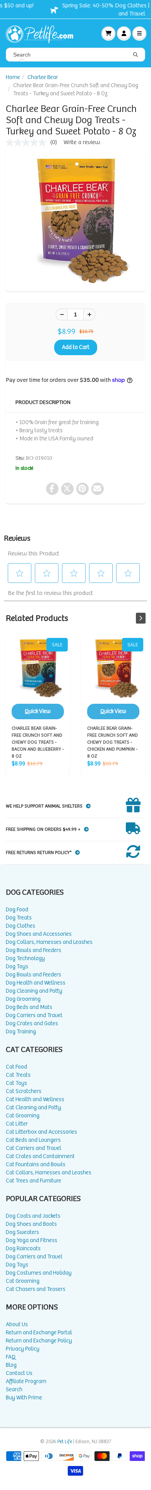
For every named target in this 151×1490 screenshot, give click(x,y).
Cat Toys (16, 1083)
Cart (108, 33)
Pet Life (64, 1442)
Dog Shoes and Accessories (39, 934)
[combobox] (75, 55)
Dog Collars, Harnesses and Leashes (49, 942)
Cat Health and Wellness (35, 1099)
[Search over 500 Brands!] (135, 55)
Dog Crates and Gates (32, 1023)
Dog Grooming (23, 999)
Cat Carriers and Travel (33, 1148)
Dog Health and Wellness (35, 983)
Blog (11, 1365)
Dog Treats (19, 917)
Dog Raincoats (23, 1248)
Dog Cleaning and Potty (34, 991)
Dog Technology (25, 958)
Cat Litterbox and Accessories (41, 1132)
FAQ (10, 1357)
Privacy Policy (22, 1349)
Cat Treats (18, 1075)
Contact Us (19, 1373)
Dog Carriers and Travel (34, 1015)
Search (14, 1389)
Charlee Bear (42, 77)
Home (13, 77)
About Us (17, 1324)
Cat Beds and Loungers (33, 1140)
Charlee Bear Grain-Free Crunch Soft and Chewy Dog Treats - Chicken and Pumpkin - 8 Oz (113, 678)
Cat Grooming (22, 1115)
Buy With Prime (24, 1397)
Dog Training (21, 1031)
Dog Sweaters (22, 1232)
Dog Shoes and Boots (31, 1224)
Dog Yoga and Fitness (31, 1240)
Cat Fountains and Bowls (35, 1164)
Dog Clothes (20, 926)
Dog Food (17, 909)
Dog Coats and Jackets (33, 1216)
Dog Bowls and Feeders (33, 950)
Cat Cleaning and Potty (33, 1107)
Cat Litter (17, 1124)
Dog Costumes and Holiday (39, 1273)
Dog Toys (17, 966)
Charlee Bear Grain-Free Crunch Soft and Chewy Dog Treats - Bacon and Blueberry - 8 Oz (38, 678)
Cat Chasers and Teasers (35, 1289)
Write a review (81, 142)
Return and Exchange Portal (39, 1332)
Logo (42, 33)
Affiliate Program (26, 1381)
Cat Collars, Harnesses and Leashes (48, 1172)
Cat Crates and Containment (40, 1156)
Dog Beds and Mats (29, 1007)
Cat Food (16, 1067)
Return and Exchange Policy (39, 1340)
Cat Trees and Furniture (33, 1180)
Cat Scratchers (23, 1091)
